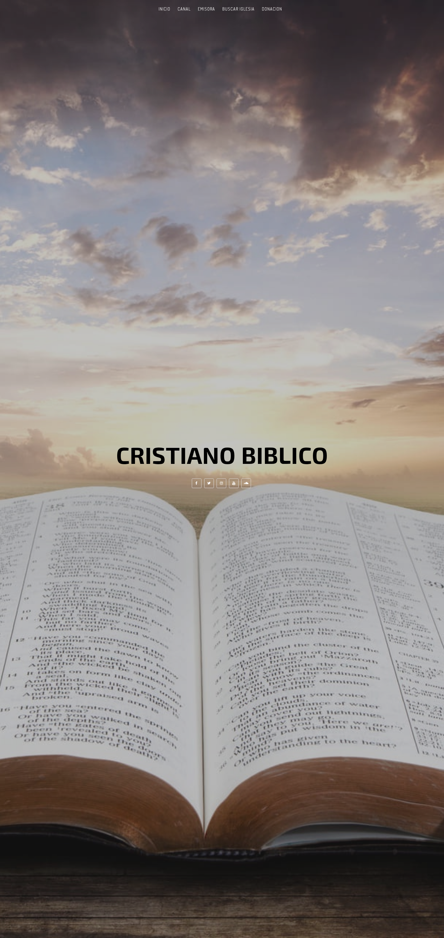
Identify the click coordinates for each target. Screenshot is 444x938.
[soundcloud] (246, 483)
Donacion (272, 8)
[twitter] (209, 483)
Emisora (206, 8)
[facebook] (196, 483)
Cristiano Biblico (222, 454)
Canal (184, 8)
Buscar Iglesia (238, 8)
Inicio (164, 8)
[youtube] (234, 483)
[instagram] (221, 483)
